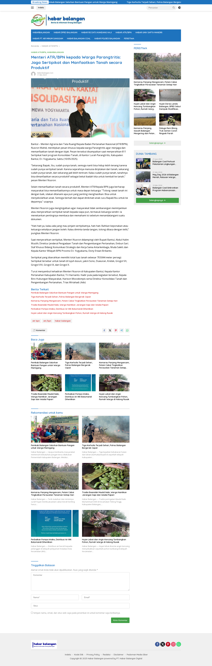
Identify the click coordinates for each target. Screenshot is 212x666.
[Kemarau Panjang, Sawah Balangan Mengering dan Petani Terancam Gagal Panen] (145, 119)
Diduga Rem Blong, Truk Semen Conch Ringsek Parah (168, 131)
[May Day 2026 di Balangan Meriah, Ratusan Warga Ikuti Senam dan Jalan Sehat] (143, 176)
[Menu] (33, 7)
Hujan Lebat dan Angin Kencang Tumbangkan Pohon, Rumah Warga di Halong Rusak (72, 313)
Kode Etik (78, 654)
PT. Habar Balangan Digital (129, 658)
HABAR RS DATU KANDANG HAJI (96, 32)
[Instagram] (173, 644)
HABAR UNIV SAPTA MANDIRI (149, 32)
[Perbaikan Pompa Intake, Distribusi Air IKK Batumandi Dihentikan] (80, 382)
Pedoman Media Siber (137, 654)
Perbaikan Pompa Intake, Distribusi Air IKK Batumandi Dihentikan (62, 309)
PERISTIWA (129, 38)
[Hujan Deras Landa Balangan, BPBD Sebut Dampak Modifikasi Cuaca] (170, 95)
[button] (174, 7)
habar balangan (63, 321)
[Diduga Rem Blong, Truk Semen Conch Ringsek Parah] (170, 119)
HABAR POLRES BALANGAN (107, 38)
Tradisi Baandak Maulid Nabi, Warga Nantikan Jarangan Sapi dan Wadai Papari (69, 305)
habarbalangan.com (45, 73)
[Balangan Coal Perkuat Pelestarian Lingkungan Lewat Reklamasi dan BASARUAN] (143, 163)
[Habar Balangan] (58, 20)
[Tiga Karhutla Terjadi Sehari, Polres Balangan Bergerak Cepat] (80, 351)
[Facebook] (157, 644)
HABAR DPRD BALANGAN (65, 32)
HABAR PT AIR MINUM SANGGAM (48, 38)
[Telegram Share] (121, 330)
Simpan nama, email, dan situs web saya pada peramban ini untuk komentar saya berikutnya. (76, 612)
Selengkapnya (156, 143)
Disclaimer (119, 654)
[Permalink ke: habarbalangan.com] (33, 73)
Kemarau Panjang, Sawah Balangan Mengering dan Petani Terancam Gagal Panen (144, 131)
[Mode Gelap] (179, 7)
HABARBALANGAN (41, 32)
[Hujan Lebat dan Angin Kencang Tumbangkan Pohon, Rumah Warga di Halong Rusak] (114, 382)
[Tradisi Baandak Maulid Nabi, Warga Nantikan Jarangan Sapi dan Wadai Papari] (46, 382)
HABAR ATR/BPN (124, 32)
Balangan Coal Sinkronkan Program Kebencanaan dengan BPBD (165, 189)
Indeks (41, 7)
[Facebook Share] (104, 330)
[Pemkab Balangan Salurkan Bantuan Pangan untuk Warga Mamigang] (46, 351)
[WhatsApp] (178, 644)
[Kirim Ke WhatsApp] (127, 330)
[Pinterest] (168, 644)
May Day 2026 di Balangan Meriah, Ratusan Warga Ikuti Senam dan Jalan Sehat (166, 176)
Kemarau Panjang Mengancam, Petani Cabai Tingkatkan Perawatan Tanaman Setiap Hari (74, 301)
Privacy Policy (93, 654)
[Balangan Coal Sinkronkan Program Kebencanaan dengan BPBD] (143, 189)
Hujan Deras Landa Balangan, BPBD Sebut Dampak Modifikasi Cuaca (170, 107)
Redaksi (106, 654)
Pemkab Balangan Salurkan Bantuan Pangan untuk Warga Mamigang (54, 2)
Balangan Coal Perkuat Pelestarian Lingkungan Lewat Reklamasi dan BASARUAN (164, 162)
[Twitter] (162, 644)
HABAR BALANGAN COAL (78, 38)
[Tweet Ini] (110, 330)
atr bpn (36, 321)
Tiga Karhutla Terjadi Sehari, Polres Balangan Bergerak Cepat (130, 2)
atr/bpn (47, 321)
